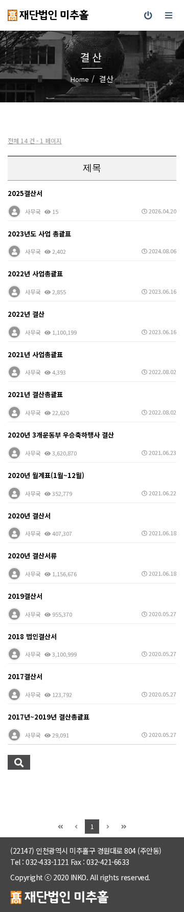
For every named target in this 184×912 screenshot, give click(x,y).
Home (80, 79)
